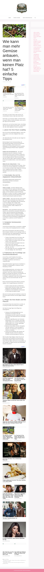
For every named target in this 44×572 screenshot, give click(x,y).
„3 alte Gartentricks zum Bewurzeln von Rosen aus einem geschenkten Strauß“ (37, 50)
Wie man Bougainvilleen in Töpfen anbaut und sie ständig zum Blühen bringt (37, 68)
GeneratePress (28, 570)
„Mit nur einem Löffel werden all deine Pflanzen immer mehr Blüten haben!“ (37, 35)
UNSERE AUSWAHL (16, 17)
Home (10, 17)
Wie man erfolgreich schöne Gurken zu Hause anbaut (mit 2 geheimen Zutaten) (37, 42)
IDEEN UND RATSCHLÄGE (27, 17)
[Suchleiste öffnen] (35, 17)
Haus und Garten (6, 559)
